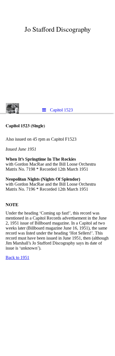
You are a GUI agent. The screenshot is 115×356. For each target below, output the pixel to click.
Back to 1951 (17, 257)
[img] (57, 51)
